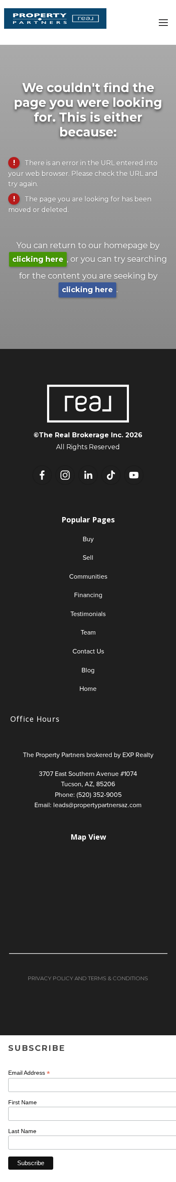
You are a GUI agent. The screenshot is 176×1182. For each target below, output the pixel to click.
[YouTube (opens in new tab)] (134, 475)
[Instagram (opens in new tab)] (65, 475)
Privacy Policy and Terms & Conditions (88, 978)
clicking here (37, 259)
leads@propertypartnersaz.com (97, 804)
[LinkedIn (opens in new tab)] (88, 475)
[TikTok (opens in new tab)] (111, 475)
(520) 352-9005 (99, 794)
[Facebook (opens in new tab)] (42, 475)
